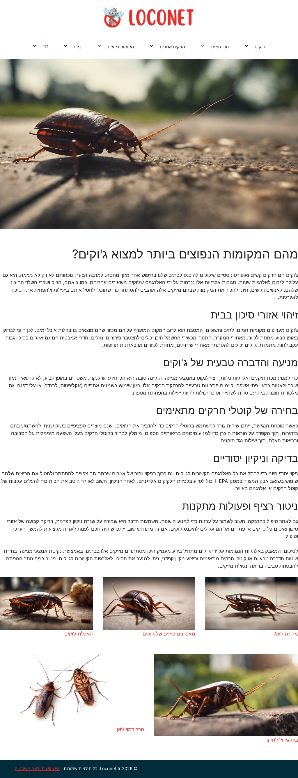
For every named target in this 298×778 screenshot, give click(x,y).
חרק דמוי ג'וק (130, 729)
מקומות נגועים (121, 47)
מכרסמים (220, 47)
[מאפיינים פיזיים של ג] (149, 603)
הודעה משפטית (29, 768)
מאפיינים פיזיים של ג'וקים (169, 634)
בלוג (77, 47)
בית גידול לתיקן (282, 740)
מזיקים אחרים (172, 47)
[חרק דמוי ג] (72, 690)
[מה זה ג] (251, 603)
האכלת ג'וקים (78, 634)
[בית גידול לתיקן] (226, 695)
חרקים (261, 47)
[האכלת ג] (46, 603)
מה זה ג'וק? (286, 634)
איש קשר (51, 768)
